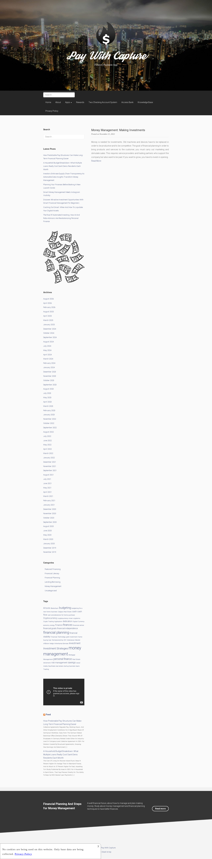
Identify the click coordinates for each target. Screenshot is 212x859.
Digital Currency (78, 621)
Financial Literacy (52, 573)
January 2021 (49, 505)
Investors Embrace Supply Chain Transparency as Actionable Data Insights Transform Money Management (63, 177)
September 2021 (50, 470)
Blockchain (54, 608)
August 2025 (48, 312)
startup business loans (72, 666)
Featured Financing (53, 569)
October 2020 (48, 518)
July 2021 (47, 479)
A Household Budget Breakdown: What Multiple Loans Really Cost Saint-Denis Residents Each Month (62, 166)
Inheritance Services (61, 643)
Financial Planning (52, 578)
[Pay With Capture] (106, 38)
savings (72, 662)
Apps (67, 102)
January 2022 (49, 458)
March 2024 (48, 359)
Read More (96, 161)
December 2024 (49, 329)
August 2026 (48, 299)
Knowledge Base (145, 102)
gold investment (72, 637)
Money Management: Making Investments (118, 130)
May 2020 (47, 535)
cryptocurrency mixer (65, 618)
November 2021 (49, 466)
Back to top (106, 852)
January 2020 (49, 543)
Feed (48, 714)
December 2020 (49, 509)
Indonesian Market (73, 640)
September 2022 (50, 427)
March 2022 (48, 453)
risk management (59, 662)
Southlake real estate (55, 666)
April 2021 (47, 492)
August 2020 (48, 526)
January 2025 (49, 324)
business (54, 612)
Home (48, 102)
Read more (160, 808)
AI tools (46, 608)
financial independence (67, 628)
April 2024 (47, 355)
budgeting (65, 608)
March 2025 (48, 320)
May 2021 (47, 488)
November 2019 (49, 552)
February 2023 (49, 410)
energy (52, 625)
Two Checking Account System (103, 102)
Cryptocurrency (50, 618)
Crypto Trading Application (52, 621)
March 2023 (48, 406)
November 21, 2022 (107, 134)
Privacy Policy (51, 111)
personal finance (63, 658)
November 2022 (49, 419)
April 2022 (47, 449)
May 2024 (47, 350)
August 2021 (48, 475)
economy (46, 625)
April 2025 (47, 316)
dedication (67, 621)
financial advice (78, 625)
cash (74, 611)
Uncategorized (51, 591)
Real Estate (76, 659)
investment (74, 643)
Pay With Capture (106, 57)
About (58, 102)
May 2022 (47, 445)
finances (67, 624)
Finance (58, 625)
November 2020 (49, 513)
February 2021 (49, 500)
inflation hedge (48, 643)
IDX (65, 640)
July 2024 (47, 346)
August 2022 (48, 432)
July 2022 (47, 436)
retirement (47, 663)
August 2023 (48, 389)
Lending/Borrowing (52, 582)
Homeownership (57, 640)
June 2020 (47, 531)
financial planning (56, 633)
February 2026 (49, 307)
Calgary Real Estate (65, 612)
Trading (46, 669)
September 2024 (50, 337)
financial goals (50, 628)
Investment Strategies (55, 648)
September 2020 (50, 522)
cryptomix (76, 618)
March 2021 (48, 496)
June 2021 (47, 483)
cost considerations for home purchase (61, 615)
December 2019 (49, 548)
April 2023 (47, 402)
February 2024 (49, 363)
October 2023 (48, 380)
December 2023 (49, 372)
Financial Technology (58, 637)
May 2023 (47, 397)
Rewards (80, 102)
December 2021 (49, 462)
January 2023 (49, 415)
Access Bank (127, 102)
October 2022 (48, 423)
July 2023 (47, 393)
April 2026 (47, 303)
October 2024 (48, 333)
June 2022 (47, 440)
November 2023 (49, 376)
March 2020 (48, 539)
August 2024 (48, 342)
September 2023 (50, 385)
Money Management (53, 586)
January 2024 (49, 367)
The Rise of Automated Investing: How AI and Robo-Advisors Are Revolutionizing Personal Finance (61, 218)
